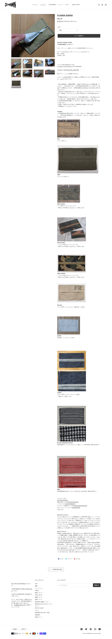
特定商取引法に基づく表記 (42, 612)
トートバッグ (38, 588)
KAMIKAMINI (76, 507)
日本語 (15, 629)
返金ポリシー (38, 617)
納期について (38, 597)
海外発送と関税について (41, 601)
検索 (36, 586)
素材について (38, 592)
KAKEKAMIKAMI (73, 502)
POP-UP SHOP (39, 608)
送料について (38, 599)
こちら (61, 79)
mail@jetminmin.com (19, 605)
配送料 (59, 21)
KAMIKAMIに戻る (57, 569)
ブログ (37, 610)
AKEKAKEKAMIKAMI (81, 505)
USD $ (23, 629)
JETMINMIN (88, 633)
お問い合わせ (38, 595)
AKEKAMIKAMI (70, 504)
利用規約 (37, 615)
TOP (36, 583)
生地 (59, 27)
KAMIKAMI (64, 500)
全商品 (37, 590)
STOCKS (27, 594)
